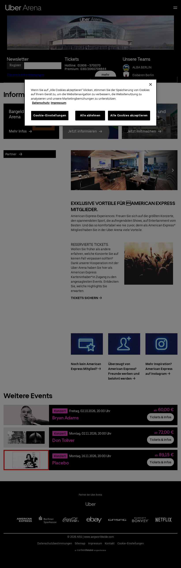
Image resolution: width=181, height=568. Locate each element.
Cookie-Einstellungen (49, 115)
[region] (90, 102)
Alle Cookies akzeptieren (129, 115)
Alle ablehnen (90, 115)
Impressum (58, 103)
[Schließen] (150, 84)
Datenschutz (41, 103)
